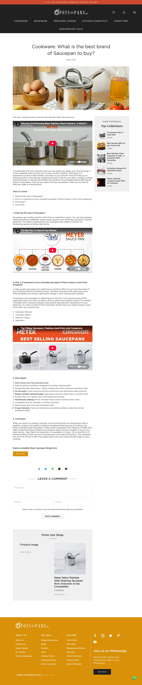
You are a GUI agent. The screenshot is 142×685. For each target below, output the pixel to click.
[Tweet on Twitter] (45, 469)
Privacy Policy (73, 660)
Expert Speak (22, 648)
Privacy (45, 675)
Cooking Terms (47, 656)
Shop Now (20, 454)
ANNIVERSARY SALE (71, 29)
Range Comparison (49, 640)
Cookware (21, 21)
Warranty (71, 652)
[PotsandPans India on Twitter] (110, 635)
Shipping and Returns (76, 648)
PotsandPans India (32, 675)
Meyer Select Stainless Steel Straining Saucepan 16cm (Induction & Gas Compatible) (68, 582)
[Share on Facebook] (39, 469)
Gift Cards (71, 644)
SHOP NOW (25, 552)
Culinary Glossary (48, 660)
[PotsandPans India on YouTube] (95, 641)
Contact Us (21, 644)
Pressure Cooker (65, 21)
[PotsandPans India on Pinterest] (118, 635)
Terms (52, 675)
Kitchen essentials (94, 21)
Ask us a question (49, 664)
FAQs (43, 652)
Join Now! (102, 672)
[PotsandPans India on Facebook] (95, 635)
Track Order (72, 640)
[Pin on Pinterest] (59, 468)
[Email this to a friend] (66, 468)
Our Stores (20, 652)
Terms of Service (74, 656)
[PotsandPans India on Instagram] (102, 635)
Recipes (44, 648)
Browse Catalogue (24, 656)
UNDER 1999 (121, 21)
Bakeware (40, 21)
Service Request (74, 664)
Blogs (43, 644)
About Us (20, 640)
